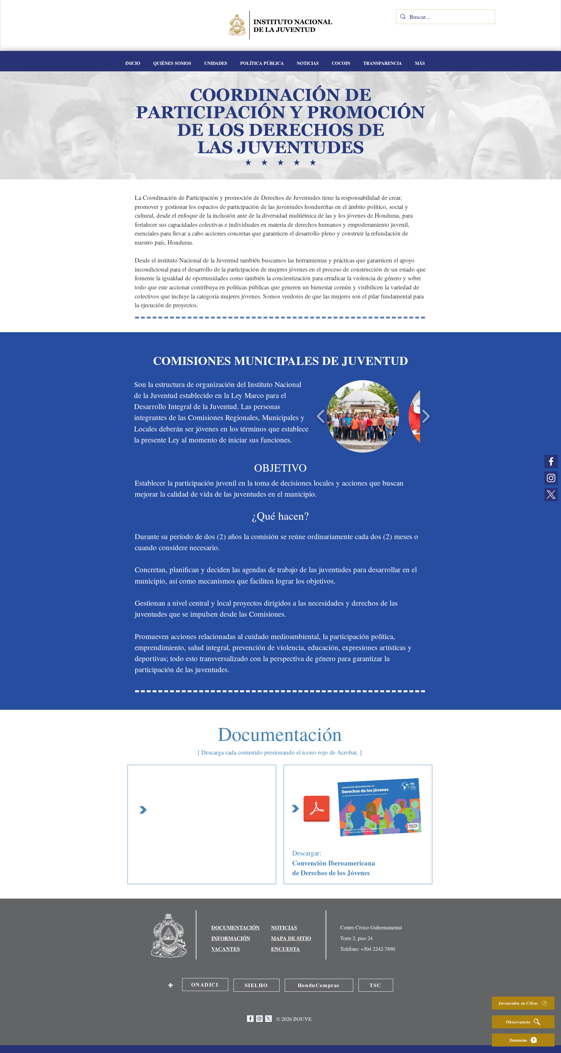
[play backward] (321, 416)
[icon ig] (551, 478)
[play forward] (425, 416)
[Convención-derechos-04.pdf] (316, 809)
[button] (216, 63)
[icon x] (551, 494)
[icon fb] (551, 461)
